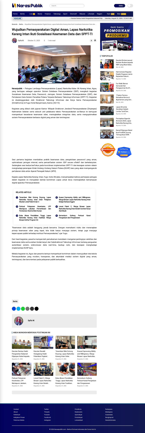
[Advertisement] (54, 140)
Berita (22, 14)
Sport (65, 14)
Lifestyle (91, 14)
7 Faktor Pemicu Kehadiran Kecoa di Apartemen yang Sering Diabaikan (124, 97)
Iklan (121, 14)
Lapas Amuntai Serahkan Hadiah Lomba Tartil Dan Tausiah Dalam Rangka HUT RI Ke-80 (124, 109)
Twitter (46, 409)
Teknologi (56, 14)
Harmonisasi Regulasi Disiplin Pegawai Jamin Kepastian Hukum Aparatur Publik (124, 74)
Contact (16, 409)
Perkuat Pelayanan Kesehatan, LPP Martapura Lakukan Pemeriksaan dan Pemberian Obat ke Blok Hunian (35, 209)
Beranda (14, 24)
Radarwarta (78, 412)
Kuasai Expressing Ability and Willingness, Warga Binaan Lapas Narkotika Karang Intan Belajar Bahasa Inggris (75, 199)
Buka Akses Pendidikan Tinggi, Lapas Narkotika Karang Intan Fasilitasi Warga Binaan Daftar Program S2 (35, 218)
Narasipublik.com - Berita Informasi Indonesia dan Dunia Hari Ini (75, 429)
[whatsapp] (23, 309)
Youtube (47, 415)
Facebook (47, 417)
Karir (110, 14)
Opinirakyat (78, 415)
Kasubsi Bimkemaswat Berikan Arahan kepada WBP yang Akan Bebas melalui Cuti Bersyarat (124, 62)
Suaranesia (109, 415)
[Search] (82, 6)
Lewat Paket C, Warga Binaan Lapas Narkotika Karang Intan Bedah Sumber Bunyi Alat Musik (75, 209)
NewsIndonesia (110, 420)
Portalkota (78, 409)
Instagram (47, 420)
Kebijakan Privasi (19, 417)
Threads (47, 412)
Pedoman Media (19, 420)
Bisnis (40, 14)
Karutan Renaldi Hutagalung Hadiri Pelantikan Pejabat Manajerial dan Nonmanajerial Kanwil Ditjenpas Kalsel (42, 354)
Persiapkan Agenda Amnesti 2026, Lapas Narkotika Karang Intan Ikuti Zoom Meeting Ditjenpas (124, 121)
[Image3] (116, 50)
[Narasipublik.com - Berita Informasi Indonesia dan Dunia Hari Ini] (27, 8)
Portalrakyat (78, 417)
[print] (27, 309)
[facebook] (14, 309)
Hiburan (82, 14)
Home (15, 14)
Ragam (99, 14)
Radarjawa (108, 409)
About (16, 412)
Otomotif (73, 14)
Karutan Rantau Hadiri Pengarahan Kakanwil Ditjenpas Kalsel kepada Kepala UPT (87, 18)
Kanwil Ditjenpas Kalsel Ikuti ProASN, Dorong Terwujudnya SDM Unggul (124, 132)
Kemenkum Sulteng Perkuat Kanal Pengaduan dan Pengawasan (75, 217)
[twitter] (18, 309)
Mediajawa (108, 412)
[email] (32, 309)
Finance (48, 14)
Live (32, 14)
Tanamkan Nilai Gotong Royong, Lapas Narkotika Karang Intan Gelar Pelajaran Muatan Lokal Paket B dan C (35, 199)
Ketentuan (17, 415)
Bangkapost (109, 417)
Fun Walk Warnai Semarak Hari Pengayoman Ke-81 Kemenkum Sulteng (123, 86)
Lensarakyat (79, 420)
